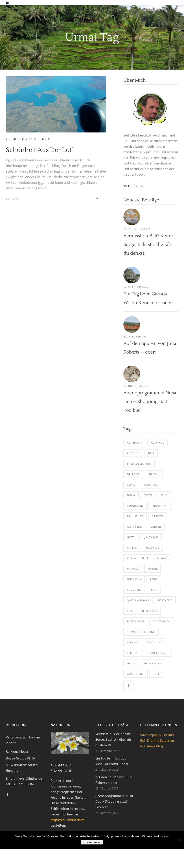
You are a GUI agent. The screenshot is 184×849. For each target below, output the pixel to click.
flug (164, 495)
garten (155, 526)
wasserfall (135, 674)
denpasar (151, 484)
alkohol (157, 442)
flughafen (135, 505)
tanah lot (154, 642)
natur (152, 568)
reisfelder (149, 610)
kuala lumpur (138, 558)
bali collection (139, 463)
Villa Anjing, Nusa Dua (157, 735)
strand (132, 642)
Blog (45, 139)
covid (131, 484)
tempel (132, 653)
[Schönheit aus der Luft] (56, 79)
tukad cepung (156, 653)
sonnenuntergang (141, 632)
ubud (131, 663)
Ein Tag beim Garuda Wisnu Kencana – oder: (112, 761)
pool (153, 589)
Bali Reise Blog (151, 746)
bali (151, 453)
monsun (133, 568)
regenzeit (165, 600)
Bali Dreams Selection (157, 741)
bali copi (134, 474)
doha (131, 495)
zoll (156, 674)
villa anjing (152, 663)
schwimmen (161, 621)
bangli (154, 474)
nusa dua (134, 579)
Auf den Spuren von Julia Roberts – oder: (113, 780)
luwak (162, 558)
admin (16, 198)
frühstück (135, 516)
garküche (134, 526)
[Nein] (178, 840)
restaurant (136, 621)
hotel (131, 537)
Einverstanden (92, 842)
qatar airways (138, 600)
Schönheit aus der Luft (40, 150)
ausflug (133, 453)
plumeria (134, 589)
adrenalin (134, 442)
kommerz (152, 547)
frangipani (160, 505)
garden (157, 516)
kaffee (132, 547)
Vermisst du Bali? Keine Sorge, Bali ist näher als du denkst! (148, 244)
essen (148, 495)
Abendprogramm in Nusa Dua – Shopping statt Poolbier (149, 401)
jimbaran (151, 537)
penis (154, 579)
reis (130, 610)
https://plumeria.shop (67, 820)
